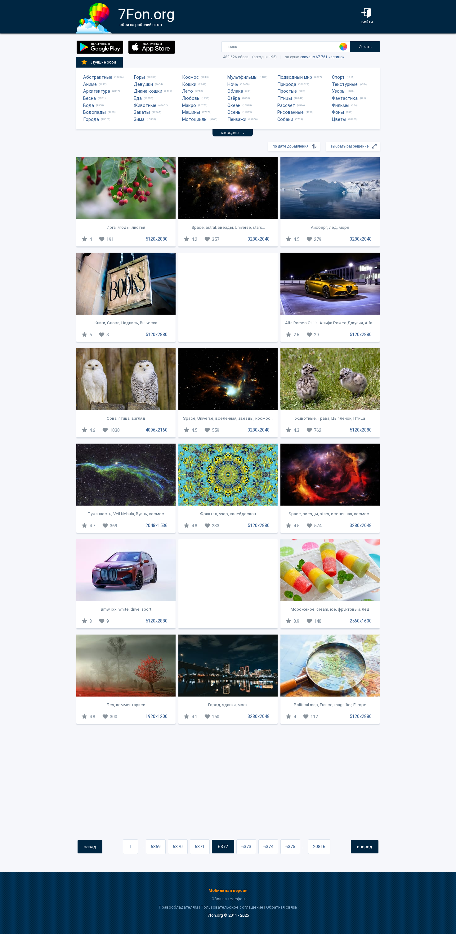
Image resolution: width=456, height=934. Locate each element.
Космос (190, 77)
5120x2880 (156, 239)
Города (91, 119)
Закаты (142, 112)
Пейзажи (236, 119)
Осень (233, 112)
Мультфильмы (242, 77)
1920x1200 (156, 716)
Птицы (284, 98)
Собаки (285, 119)
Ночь (232, 84)
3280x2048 (259, 239)
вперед (364, 846)
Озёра (233, 98)
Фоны (338, 112)
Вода (88, 105)
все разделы (232, 133)
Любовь (190, 98)
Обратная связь (281, 907)
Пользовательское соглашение (232, 907)
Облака (235, 91)
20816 (319, 846)
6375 (290, 846)
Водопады (94, 112)
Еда (138, 98)
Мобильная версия (228, 890)
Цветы (339, 119)
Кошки (189, 84)
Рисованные (290, 112)
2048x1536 (156, 525)
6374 (268, 846)
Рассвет (286, 105)
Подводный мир (294, 77)
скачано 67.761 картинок (322, 57)
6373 (246, 846)
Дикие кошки (148, 91)
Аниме (90, 84)
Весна (89, 98)
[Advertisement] (228, 297)
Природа (286, 84)
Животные (145, 105)
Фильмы (340, 105)
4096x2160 (156, 430)
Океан (233, 105)
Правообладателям (178, 907)
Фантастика (345, 98)
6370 (178, 846)
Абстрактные (97, 77)
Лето (187, 91)
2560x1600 (361, 621)
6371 (200, 846)
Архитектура (96, 91)
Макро (189, 105)
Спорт (338, 77)
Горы (139, 77)
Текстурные (345, 84)
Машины (191, 112)
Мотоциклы (195, 119)
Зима (139, 119)
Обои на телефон (228, 899)
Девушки (143, 84)
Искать (365, 46)
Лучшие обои (103, 62)
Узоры (339, 91)
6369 (156, 846)
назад (90, 846)
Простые (287, 91)
